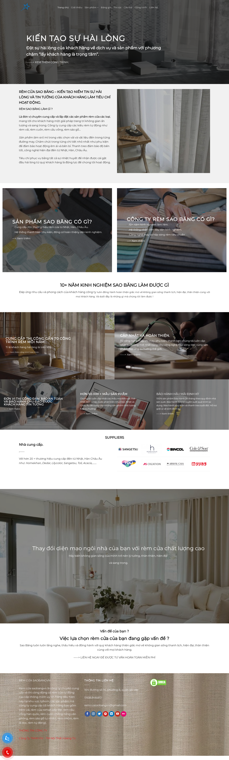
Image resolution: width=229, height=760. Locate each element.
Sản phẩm (90, 7)
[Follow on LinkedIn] (111, 714)
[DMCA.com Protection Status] (158, 682)
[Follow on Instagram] (93, 714)
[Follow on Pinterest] (105, 714)
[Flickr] (123, 714)
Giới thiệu (76, 7)
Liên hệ (153, 7)
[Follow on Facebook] (87, 714)
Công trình (141, 7)
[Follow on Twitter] (99, 714)
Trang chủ (63, 7)
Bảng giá (106, 7)
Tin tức (117, 7)
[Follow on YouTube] (117, 714)
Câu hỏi (128, 7)
